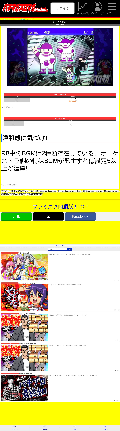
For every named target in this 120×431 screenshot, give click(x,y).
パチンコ (45, 426)
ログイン (62, 8)
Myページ (97, 13)
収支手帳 (83, 13)
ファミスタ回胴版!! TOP (60, 206)
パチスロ (15, 426)
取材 (75, 429)
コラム (75, 426)
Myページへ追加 (60, 245)
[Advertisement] (49, 232)
